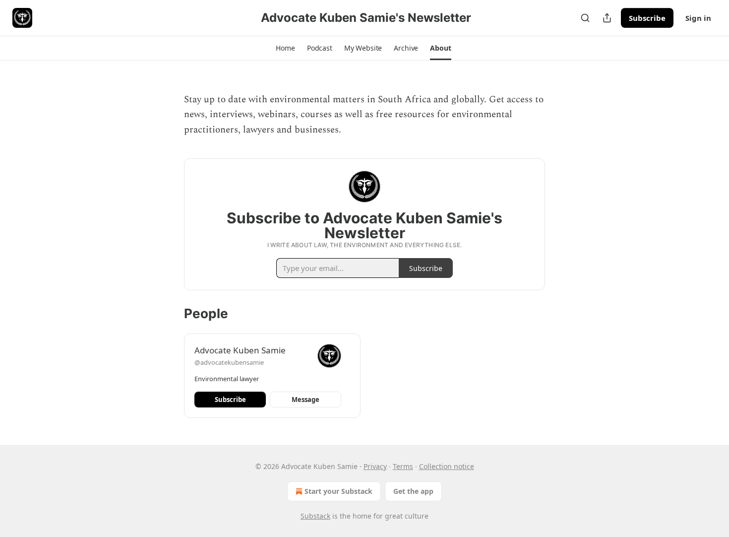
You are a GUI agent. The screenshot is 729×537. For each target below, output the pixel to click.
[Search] (585, 18)
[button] (285, 48)
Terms (403, 466)
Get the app (413, 491)
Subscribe (647, 18)
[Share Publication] (607, 18)
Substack (315, 516)
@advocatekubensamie (229, 362)
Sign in (698, 18)
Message (305, 399)
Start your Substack (338, 491)
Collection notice (446, 466)
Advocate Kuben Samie (240, 350)
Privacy (375, 466)
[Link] (170, 150)
